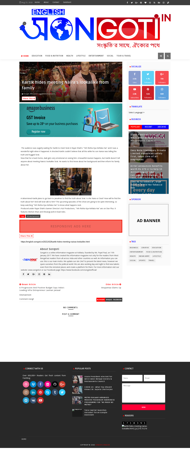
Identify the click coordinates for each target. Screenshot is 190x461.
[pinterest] (141, 3)
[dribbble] (150, 3)
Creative (145, 248)
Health (69, 56)
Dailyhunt (67, 2)
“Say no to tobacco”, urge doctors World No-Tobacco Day (146, 184)
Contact (56, 2)
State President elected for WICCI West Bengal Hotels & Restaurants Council (147, 137)
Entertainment (96, 56)
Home (37, 2)
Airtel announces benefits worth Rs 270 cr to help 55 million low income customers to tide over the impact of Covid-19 (147, 172)
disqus (109, 300)
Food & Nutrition (54, 56)
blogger (101, 300)
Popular (135, 127)
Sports (142, 260)
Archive (162, 127)
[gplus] (136, 3)
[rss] (154, 3)
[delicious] (168, 3)
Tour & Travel (124, 56)
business (134, 248)
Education (37, 56)
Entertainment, (49, 94)
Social (110, 56)
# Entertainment (33, 216)
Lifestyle (81, 56)
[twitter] (132, 3)
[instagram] (163, 3)
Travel (151, 260)
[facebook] (127, 3)
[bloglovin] (145, 3)
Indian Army (144, 256)
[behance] (159, 3)
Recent (148, 127)
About (46, 2)
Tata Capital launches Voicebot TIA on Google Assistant (96, 412)
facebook (117, 300)
